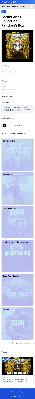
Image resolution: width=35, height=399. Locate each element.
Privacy (21, 392)
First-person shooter (7, 89)
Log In (22, 6)
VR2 (18, 6)
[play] (17, 366)
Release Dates (5, 6)
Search (13, 6)
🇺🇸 (29, 6)
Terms (13, 392)
